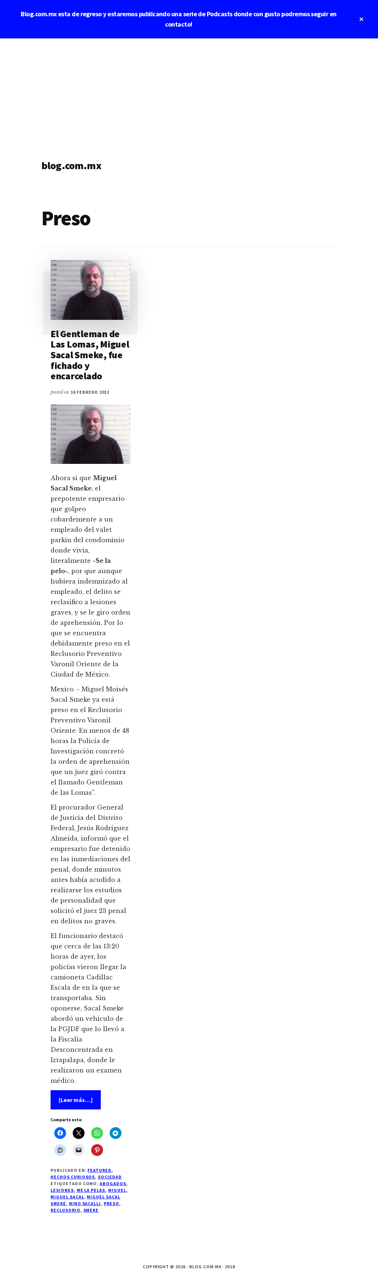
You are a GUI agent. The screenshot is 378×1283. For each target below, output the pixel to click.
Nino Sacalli (85, 1203)
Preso (111, 1203)
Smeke (91, 1210)
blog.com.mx (71, 165)
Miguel (117, 1190)
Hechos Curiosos (73, 1177)
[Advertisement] (189, 94)
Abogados (113, 1183)
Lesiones (62, 1190)
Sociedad (110, 1177)
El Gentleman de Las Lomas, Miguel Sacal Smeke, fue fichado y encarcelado (90, 355)
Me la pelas (91, 1190)
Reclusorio (65, 1210)
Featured (99, 1170)
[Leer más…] (80, 1102)
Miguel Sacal (67, 1197)
